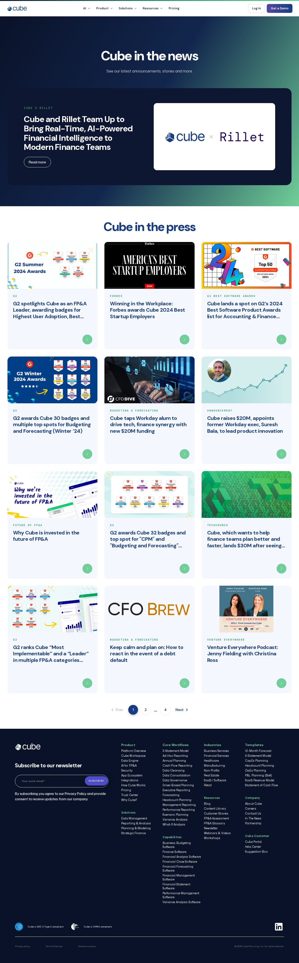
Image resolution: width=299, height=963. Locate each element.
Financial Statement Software (176, 886)
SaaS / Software (215, 780)
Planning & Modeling (136, 828)
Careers (250, 809)
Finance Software (175, 852)
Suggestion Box (256, 852)
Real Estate (211, 775)
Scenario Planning (176, 815)
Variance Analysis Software (182, 902)
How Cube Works (133, 785)
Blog (207, 804)
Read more (37, 162)
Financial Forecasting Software (178, 869)
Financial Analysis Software (182, 857)
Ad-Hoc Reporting (175, 756)
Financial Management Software (179, 877)
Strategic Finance (133, 833)
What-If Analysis (174, 824)
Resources (151, 8)
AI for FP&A (129, 766)
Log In (256, 8)
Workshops (212, 838)
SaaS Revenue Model (259, 780)
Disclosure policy (87, 946)
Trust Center (129, 795)
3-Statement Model (176, 751)
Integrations (129, 780)
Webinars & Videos (217, 833)
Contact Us (253, 813)
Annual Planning (174, 761)
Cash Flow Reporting (177, 766)
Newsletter (211, 828)
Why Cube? (129, 800)
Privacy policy (22, 946)
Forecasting (171, 795)
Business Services (216, 751)
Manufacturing (214, 766)
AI (84, 8)
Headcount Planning (177, 800)
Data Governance (175, 780)
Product (102, 8)
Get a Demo (279, 8)
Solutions (126, 8)
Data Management (134, 818)
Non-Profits (212, 770)
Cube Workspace (133, 756)
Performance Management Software (181, 895)
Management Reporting (179, 805)
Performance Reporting (179, 810)
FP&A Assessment (216, 818)
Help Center (253, 847)
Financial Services (216, 756)
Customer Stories (216, 813)
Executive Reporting (176, 790)
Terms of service (53, 946)
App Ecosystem (131, 775)
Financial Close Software (180, 862)
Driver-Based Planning (178, 785)
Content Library (215, 809)
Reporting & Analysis (136, 823)
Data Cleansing (174, 770)
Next (179, 709)
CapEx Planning (256, 761)
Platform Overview (133, 751)
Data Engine (129, 761)
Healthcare (211, 761)
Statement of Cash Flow (261, 785)
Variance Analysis (175, 820)
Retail (208, 785)
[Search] (240, 8)
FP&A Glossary (214, 823)
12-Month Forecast (258, 751)
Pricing (174, 8)
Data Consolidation (177, 775)
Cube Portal (253, 842)
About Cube (253, 804)
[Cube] (17, 8)
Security (126, 770)
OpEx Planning (255, 770)
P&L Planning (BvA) (258, 775)
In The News (253, 818)
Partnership (253, 823)
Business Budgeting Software (177, 845)
